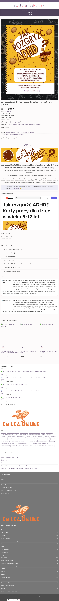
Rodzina (11, 443)
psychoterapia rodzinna (43, 441)
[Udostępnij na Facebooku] (5, 138)
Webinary (3, 588)
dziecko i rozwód (12, 436)
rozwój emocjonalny (35, 443)
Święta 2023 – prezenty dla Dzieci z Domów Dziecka (14, 465)
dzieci (43, 434)
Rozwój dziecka (25, 443)
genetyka (40, 436)
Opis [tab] (26, 145)
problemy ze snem (15, 441)
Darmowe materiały (6, 538)
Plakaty (3, 574)
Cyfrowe (3, 535)
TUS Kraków (8, 111)
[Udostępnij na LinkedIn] (15, 138)
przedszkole (24, 441)
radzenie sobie (13, 134)
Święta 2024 (4, 460)
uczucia (22, 134)
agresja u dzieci (10, 434)
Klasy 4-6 (17, 122)
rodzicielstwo (5, 443)
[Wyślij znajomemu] (10, 138)
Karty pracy (4, 557)
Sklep (2, 479)
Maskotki (3, 571)
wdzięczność (51, 445)
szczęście (21, 445)
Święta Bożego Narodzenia (8, 585)
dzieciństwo (49, 434)
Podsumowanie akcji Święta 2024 (9, 457)
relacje (17, 134)
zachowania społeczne (18, 124)
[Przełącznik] (2, 249)
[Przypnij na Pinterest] (13, 138)
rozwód (17, 443)
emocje (7, 134)
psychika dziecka (33, 441)
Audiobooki (4, 529)
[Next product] (29, 13)
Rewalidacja (31, 132)
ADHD (8, 124)
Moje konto (4, 482)
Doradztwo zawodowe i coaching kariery (11, 541)
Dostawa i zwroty (5, 493)
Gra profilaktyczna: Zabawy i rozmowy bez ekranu (48, 352)
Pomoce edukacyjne (25, 132)
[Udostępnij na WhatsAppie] (2, 138)
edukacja (29, 436)
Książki (3, 568)
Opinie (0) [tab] (31, 145)
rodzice (52, 441)
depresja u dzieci (24, 434)
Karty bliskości (4, 552)
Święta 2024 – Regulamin (7, 463)
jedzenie (47, 436)
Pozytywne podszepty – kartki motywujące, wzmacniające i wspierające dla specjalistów (10, 353)
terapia (44, 445)
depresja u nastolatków (34, 434)
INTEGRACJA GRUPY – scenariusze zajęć (28, 352)
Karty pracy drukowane (10, 132)
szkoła (39, 445)
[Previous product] (32, 13)
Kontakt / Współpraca (13, 595)
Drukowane (17, 132)
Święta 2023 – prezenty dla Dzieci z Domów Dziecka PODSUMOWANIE (19, 468)
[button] (2, 5)
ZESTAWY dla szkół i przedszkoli (9, 591)
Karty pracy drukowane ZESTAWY (9, 563)
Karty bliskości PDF (6, 555)
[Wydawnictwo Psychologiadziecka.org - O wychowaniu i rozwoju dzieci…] (29, 5)
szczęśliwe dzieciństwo (30, 445)
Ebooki (3, 546)
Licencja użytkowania (6, 487)
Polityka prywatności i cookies (8, 490)
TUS (11, 124)
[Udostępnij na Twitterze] (7, 138)
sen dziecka (14, 445)
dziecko (4, 436)
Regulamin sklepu (5, 484)
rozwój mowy (44, 443)
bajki (17, 434)
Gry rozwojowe (5, 549)
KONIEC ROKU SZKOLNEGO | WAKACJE (11, 566)
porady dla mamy (6, 441)
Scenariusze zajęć (5, 582)
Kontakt (3, 496)
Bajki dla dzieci (4, 532)
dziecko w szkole (21, 436)
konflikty (53, 436)
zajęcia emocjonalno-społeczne (33, 124)
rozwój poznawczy (6, 445)
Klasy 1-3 (12, 122)
